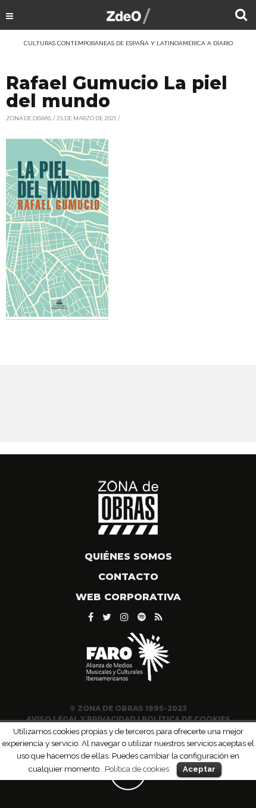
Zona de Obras (28, 118)
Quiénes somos (128, 556)
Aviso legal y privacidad (81, 719)
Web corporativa (128, 597)
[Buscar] (241, 16)
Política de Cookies (186, 719)
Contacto (128, 576)
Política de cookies (137, 768)
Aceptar (199, 769)
